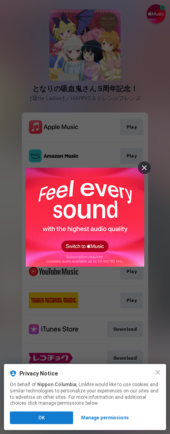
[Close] (157, 372)
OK (41, 418)
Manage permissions (105, 418)
